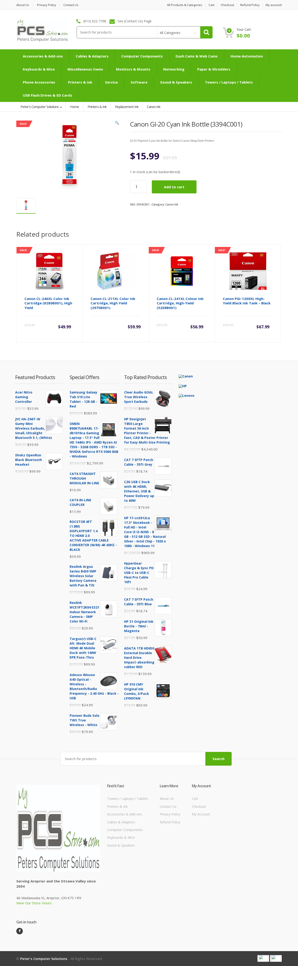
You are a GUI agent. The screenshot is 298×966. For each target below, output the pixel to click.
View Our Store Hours (34, 903)
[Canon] (186, 376)
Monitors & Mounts (133, 69)
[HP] (183, 385)
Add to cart (174, 187)
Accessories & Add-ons (43, 56)
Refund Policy (250, 5)
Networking (173, 69)
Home (74, 106)
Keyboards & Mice (39, 69)
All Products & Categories (184, 5)
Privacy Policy (46, 5)
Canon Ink (171, 204)
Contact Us (70, 5)
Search (218, 758)
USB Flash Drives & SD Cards (47, 95)
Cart (211, 5)
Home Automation (246, 56)
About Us (22, 5)
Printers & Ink (80, 82)
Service (111, 82)
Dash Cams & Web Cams (197, 56)
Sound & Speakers (176, 82)
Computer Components (142, 56)
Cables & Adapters (92, 56)
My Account (201, 814)
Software (139, 82)
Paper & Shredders (213, 69)
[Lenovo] (186, 395)
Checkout (227, 5)
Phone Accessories (39, 82)
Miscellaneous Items (85, 69)
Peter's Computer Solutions (39, 106)
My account (274, 5)
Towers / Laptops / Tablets (229, 82)
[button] (117, 123)
